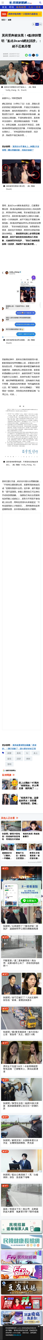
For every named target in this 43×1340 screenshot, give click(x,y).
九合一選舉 (34, 7)
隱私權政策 (17, 1335)
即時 (11, 7)
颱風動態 (21, 7)
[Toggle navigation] (2, 2)
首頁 (4, 7)
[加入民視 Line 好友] (21, 893)
